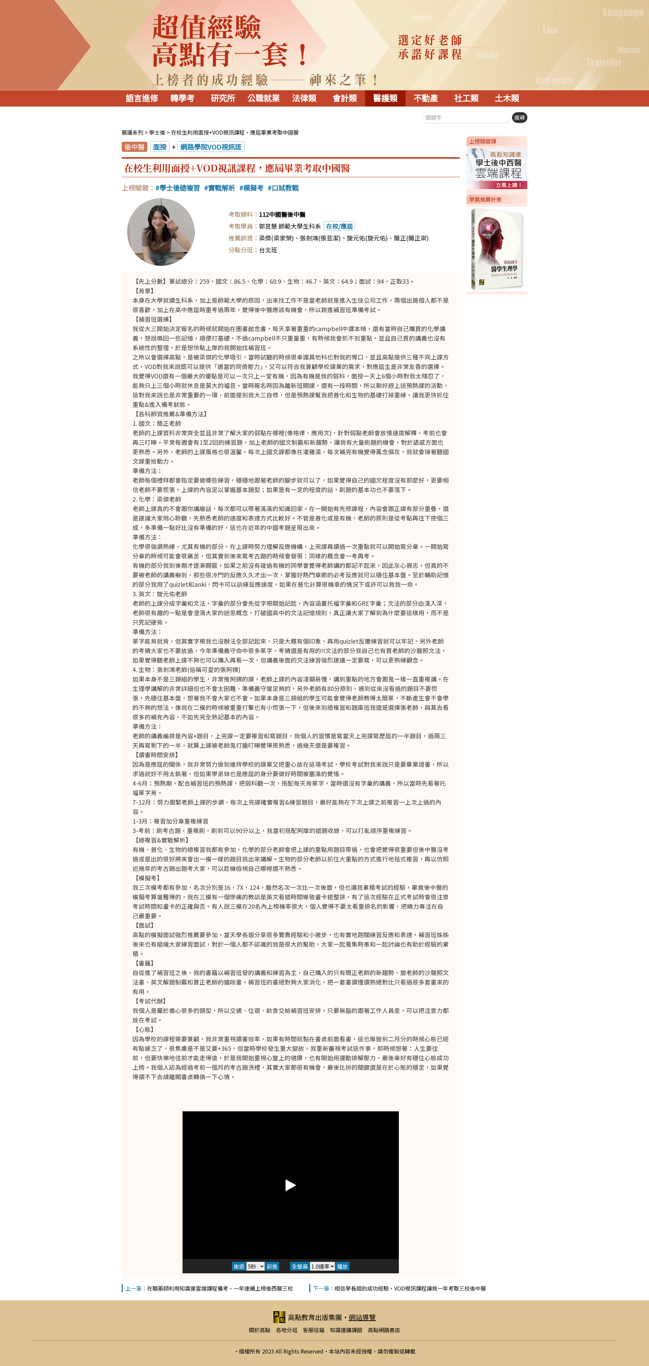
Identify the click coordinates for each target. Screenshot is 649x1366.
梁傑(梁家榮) (276, 237)
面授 (160, 147)
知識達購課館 (346, 1330)
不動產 (426, 98)
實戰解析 (221, 187)
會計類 (345, 98)
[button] (463, 167)
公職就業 (263, 98)
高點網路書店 (384, 1330)
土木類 (507, 98)
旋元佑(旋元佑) (367, 237)
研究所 (223, 98)
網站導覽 (362, 1317)
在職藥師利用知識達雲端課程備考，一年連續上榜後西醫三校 (220, 1288)
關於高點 (259, 1330)
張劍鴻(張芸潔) (320, 237)
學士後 (157, 132)
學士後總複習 (180, 187)
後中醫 (134, 147)
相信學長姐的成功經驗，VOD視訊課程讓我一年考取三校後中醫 (410, 1288)
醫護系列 (132, 132)
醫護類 (385, 98)
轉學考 (182, 98)
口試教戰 (285, 187)
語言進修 (142, 98)
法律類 (304, 98)
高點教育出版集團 (315, 1317)
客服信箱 (313, 1330)
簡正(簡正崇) (411, 237)
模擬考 (253, 187)
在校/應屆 (339, 226)
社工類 (466, 98)
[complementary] (291, 1185)
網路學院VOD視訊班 (211, 147)
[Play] (291, 1185)
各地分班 (286, 1330)
